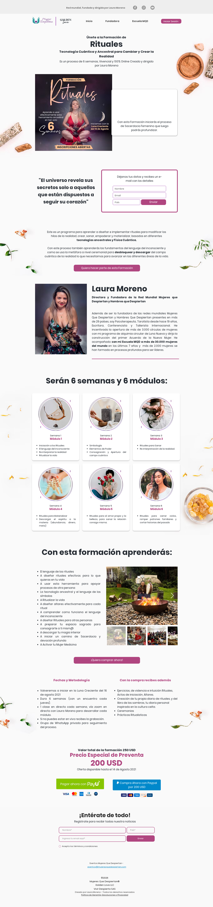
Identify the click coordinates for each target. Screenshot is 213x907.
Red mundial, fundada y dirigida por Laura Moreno (96, 7)
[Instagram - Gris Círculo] (144, 8)
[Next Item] (172, 596)
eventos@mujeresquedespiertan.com (106, 867)
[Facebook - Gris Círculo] (135, 8)
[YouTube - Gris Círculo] (152, 8)
